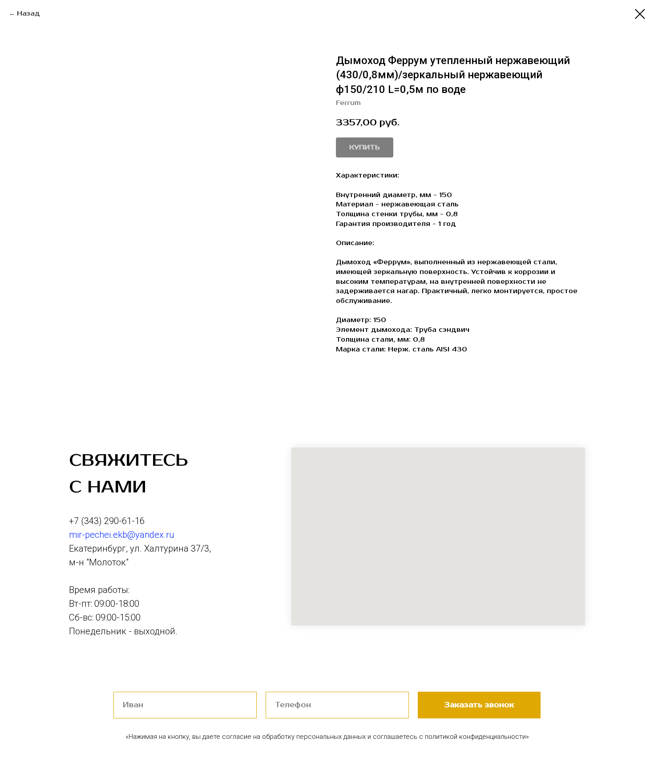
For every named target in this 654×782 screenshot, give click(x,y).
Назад (28, 13)
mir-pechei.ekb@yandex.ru (121, 534)
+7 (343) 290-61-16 (107, 521)
